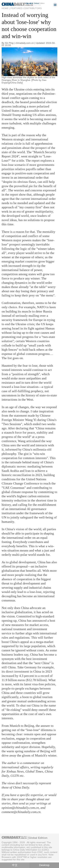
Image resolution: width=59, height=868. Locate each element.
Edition (39, 3)
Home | (6, 8)
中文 (15, 865)
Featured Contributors (26, 8)
